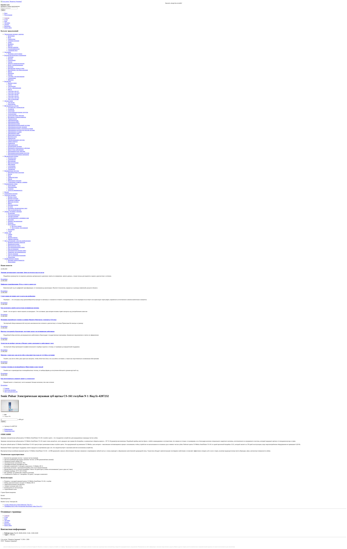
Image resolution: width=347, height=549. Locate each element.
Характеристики (9, 431)
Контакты (7, 26)
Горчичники (12, 60)
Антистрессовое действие (16, 115)
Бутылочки (11, 213)
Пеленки (10, 223)
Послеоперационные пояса (16, 247)
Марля (10, 179)
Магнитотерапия (13, 162)
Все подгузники (17, 226)
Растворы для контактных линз (17, 208)
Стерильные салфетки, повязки (17, 182)
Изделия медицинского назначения (15, 55)
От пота (10, 206)
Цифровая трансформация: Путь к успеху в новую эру (18, 284)
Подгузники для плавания (20, 228)
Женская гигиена (13, 202)
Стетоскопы (11, 166)
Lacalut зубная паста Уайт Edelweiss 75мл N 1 (18, 504)
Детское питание (13, 216)
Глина (10, 84)
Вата (9, 175)
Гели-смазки (12, 185)
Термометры (12, 167)
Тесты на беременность (15, 190)
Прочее (10, 75)
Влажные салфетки (14, 200)
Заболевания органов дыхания (17, 127)
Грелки (10, 62)
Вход (5, 13)
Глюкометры (12, 159)
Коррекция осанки (13, 244)
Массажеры (11, 164)
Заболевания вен (13, 120)
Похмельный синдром (15, 146)
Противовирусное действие (16, 151)
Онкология (11, 143)
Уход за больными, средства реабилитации (17, 241)
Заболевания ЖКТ (13, 122)
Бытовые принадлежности (16, 260)
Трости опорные (13, 254)
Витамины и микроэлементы (17, 117)
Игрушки (11, 219)
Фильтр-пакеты (12, 237)
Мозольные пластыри (14, 180)
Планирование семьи (10, 184)
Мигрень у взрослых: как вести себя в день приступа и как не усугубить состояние (28, 355)
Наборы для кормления (15, 221)
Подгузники (12, 224)
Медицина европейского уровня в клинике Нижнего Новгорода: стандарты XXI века (28, 319)
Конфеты (11, 44)
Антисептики (12, 114)
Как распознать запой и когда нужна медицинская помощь (20, 308)
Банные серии (12, 83)
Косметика (7, 81)
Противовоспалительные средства (18, 153)
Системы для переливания (16, 76)
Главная (6, 18)
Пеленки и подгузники (15, 53)
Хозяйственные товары (11, 258)
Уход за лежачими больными (17, 255)
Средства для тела (13, 97)
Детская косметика (14, 215)
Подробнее (4, 279)
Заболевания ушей (13, 133)
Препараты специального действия (19, 148)
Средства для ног (13, 94)
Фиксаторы (11, 257)
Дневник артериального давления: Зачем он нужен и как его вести (22, 272)
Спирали (10, 189)
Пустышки (11, 229)
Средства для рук (13, 96)
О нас (6, 19)
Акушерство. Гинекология (16, 107)
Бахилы (10, 58)
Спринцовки (12, 78)
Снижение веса (12, 50)
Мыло (10, 203)
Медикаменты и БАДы (11, 106)
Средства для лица (13, 93)
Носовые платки (13, 205)
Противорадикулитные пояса (17, 250)
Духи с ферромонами (14, 88)
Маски (10, 71)
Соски (10, 231)
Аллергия (11, 109)
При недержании (13, 249)
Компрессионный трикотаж (16, 242)
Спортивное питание (10, 193)
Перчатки (11, 73)
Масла (10, 89)
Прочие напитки (13, 47)
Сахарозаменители (14, 49)
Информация (8, 429)
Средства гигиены (10, 195)
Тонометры (11, 169)
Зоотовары (7, 52)
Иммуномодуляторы (14, 135)
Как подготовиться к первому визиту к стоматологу (18, 378)
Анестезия (11, 110)
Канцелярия (11, 262)
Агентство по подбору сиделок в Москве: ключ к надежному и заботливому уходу (27, 343)
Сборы (10, 234)
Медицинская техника (11, 156)
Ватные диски (12, 197)
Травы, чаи (7, 232)
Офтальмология (13, 145)
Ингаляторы (12, 161)
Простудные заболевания (15, 149)
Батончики (11, 36)
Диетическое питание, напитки (14, 34)
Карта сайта (8, 27)
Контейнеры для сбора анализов (18, 70)
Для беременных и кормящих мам (18, 218)
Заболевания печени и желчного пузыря (20, 128)
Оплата (6, 24)
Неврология (11, 138)
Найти (3, 10)
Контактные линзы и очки (16, 68)
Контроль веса (12, 136)
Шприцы (11, 80)
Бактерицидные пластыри (16, 172)
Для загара (11, 102)
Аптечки (10, 57)
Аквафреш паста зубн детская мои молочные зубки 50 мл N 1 (23, 506)
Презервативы (12, 187)
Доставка (7, 23)
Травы (10, 236)
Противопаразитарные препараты (18, 154)
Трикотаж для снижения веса (17, 252)
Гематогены (11, 39)
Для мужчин (12, 86)
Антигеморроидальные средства (18, 112)
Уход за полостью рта (14, 210)
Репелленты (11, 104)
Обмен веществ (13, 141)
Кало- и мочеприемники (15, 65)
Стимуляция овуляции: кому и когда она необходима (18, 296)
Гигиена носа (12, 158)
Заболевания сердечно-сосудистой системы (21, 130)
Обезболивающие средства (16, 140)
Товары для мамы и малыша (13, 211)
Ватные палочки (13, 198)
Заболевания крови (14, 123)
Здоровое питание (13, 40)
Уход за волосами (13, 99)
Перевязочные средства (11, 171)
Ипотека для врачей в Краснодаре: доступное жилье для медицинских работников (27, 331)
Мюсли (10, 45)
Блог (5, 21)
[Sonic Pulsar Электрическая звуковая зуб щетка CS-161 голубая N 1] (10, 411)
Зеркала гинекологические (16, 63)
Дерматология (12, 119)
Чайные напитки (13, 239)
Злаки (10, 42)
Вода (9, 37)
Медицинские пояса (14, 245)
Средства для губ (13, 91)
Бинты (10, 174)
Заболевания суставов (15, 132)
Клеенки (10, 67)
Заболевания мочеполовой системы (19, 125)
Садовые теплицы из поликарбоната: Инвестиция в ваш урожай (22, 367)
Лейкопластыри (13, 177)
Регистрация (8, 15)
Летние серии (8, 101)
